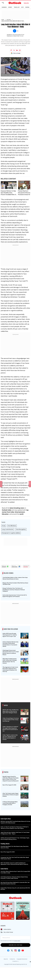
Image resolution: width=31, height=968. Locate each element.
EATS (22, 7)
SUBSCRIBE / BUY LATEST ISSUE (15, 945)
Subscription (7, 929)
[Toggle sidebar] (4, 3)
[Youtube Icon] (23, 950)
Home (2, 19)
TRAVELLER (16, 7)
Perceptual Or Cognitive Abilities (11, 533)
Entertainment (20, 512)
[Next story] (30, 484)
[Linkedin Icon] (19, 950)
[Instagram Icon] (15, 950)
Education (5, 514)
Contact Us (12, 959)
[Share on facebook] (11, 50)
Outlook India (6, 510)
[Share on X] (14, 50)
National (9, 19)
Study (3, 526)
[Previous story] (1, 484)
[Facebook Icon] (8, 950)
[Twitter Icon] (12, 950)
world (21, 514)
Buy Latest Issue (8, 932)
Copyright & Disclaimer (22, 959)
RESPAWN (27, 7)
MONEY (10, 7)
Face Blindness (12, 526)
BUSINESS (4, 7)
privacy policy (17, 940)
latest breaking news (17, 508)
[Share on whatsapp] (20, 50)
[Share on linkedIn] (17, 50)
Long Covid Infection (7, 529)
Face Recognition (21, 529)
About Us (6, 959)
